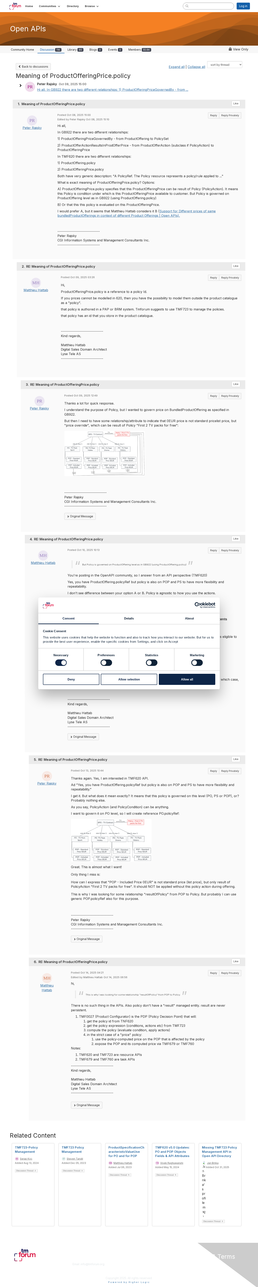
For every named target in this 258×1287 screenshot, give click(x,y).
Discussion (50, 49)
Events (114, 49)
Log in (243, 6)
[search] (187, 6)
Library (75, 49)
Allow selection (129, 679)
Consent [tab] (68, 618)
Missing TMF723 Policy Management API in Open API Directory (219, 1152)
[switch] (106, 662)
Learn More (138, 1268)
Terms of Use (198, 1268)
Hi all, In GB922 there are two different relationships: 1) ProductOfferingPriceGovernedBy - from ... (112, 90)
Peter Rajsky (32, 128)
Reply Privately (230, 115)
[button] (50, 6)
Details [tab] (129, 618)
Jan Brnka (212, 1162)
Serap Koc (26, 1158)
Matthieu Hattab (36, 290)
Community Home (22, 49)
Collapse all (196, 67)
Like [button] (235, 103)
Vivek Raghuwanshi (171, 1162)
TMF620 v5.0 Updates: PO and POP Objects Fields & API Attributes (172, 1152)
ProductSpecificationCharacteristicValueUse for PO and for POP (126, 1152)
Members (139, 49)
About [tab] (189, 618)
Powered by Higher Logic (129, 1282)
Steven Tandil (75, 1158)
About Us (195, 1264)
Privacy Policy (198, 1272)
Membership (139, 1264)
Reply (213, 115)
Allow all (187, 679)
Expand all (177, 67)
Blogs (95, 49)
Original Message (81, 516)
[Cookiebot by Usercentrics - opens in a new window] (197, 605)
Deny (71, 679)
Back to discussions (34, 66)
